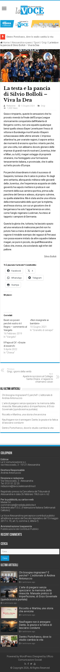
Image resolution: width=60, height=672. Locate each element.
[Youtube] (34, 664)
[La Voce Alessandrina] (30, 9)
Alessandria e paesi (22, 42)
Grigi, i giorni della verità (19, 370)
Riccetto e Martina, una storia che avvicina (24, 414)
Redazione (10, 106)
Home (6, 42)
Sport (37, 42)
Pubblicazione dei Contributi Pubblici (19, 529)
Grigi (44, 42)
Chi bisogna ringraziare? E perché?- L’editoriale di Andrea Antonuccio (37, 575)
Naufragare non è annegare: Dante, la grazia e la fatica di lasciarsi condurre (35, 624)
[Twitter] (31, 664)
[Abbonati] (30, 23)
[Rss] (25, 664)
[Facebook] (28, 664)
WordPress (26, 656)
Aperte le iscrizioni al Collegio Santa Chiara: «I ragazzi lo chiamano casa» (38, 378)
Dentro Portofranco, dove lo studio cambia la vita (29, 36)
